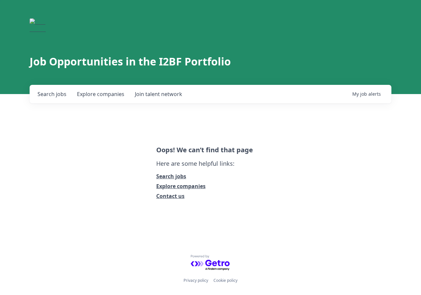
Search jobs (171, 176)
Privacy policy (196, 280)
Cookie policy (225, 280)
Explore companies (181, 186)
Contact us (170, 196)
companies (100, 94)
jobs (51, 94)
